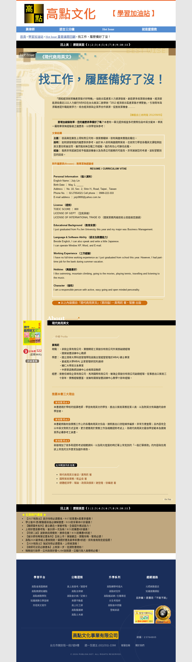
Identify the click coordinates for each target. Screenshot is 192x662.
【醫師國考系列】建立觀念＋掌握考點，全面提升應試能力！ (58, 525)
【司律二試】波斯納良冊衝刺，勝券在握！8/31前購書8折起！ (59, 532)
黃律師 (30, 29)
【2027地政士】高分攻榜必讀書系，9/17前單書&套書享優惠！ (59, 518)
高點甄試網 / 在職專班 (115, 596)
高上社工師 (77, 605)
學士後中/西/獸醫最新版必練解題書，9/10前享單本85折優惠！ (59, 522)
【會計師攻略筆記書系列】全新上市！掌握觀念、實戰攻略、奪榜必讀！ (65, 536)
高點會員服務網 (39, 586)
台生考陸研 (114, 600)
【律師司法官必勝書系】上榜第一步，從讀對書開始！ (55, 547)
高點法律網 (77, 591)
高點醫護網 (77, 610)
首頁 (23, 36)
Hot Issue (108, 29)
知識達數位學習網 (40, 600)
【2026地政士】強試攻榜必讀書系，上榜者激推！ (53, 543)
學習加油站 (133, 13)
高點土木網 (77, 614)
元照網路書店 (152, 586)
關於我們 (139, 645)
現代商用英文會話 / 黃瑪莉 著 (75, 474)
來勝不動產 (77, 600)
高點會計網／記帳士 (77, 596)
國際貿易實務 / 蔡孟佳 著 (73, 478)
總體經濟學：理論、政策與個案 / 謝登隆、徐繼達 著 (87, 482)
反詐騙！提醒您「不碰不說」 (152, 598)
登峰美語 (114, 610)
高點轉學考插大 (115, 586)
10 (121, 44)
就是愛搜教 (149, 29)
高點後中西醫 (115, 605)
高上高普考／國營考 (77, 586)
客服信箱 (125, 645)
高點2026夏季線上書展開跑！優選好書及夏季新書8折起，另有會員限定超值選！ (69, 540)
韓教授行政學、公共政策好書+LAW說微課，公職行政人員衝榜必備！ (63, 550)
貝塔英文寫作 (39, 605)
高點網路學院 (39, 596)
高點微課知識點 (39, 591)
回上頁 (64, 44)
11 (126, 44)
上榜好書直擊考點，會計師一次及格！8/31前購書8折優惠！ (58, 529)
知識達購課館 (152, 591)
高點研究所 (114, 591)
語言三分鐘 (66, 29)
